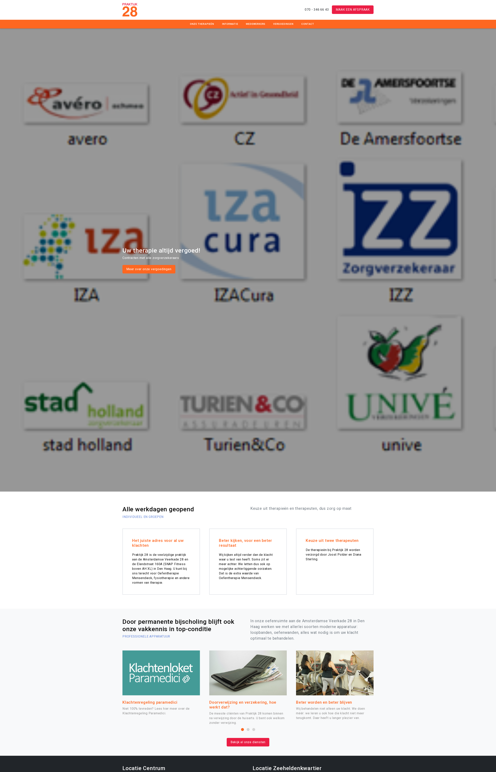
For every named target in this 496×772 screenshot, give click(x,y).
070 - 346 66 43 (317, 9)
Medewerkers (255, 23)
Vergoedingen (283, 23)
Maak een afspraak (353, 9)
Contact (307, 23)
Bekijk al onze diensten (248, 742)
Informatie (230, 23)
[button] (242, 729)
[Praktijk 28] (129, 9)
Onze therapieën (202, 23)
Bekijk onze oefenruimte (144, 269)
